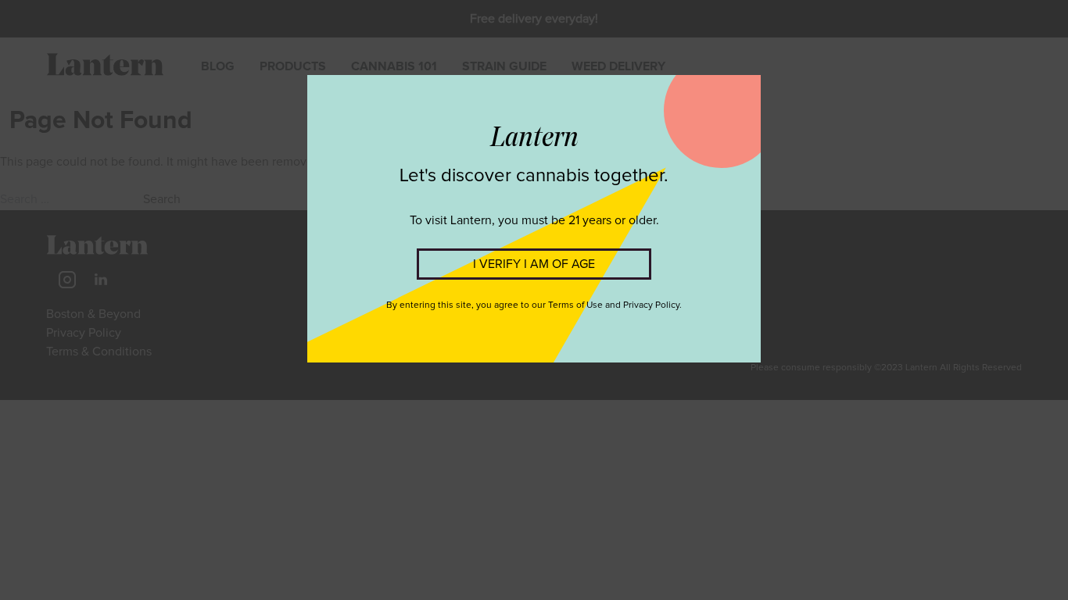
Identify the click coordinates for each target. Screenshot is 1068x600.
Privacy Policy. (652, 305)
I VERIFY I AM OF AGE (534, 264)
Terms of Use (575, 305)
